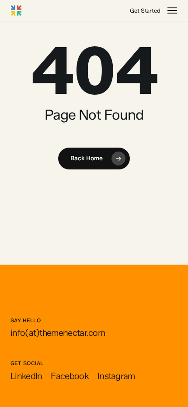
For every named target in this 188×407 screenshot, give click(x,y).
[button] (172, 10)
